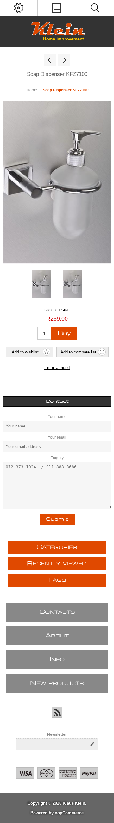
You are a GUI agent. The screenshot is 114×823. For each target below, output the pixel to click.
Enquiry (57, 458)
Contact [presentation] (57, 401)
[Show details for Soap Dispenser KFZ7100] (41, 284)
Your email (57, 437)
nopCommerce (69, 812)
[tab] (57, 401)
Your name (57, 417)
